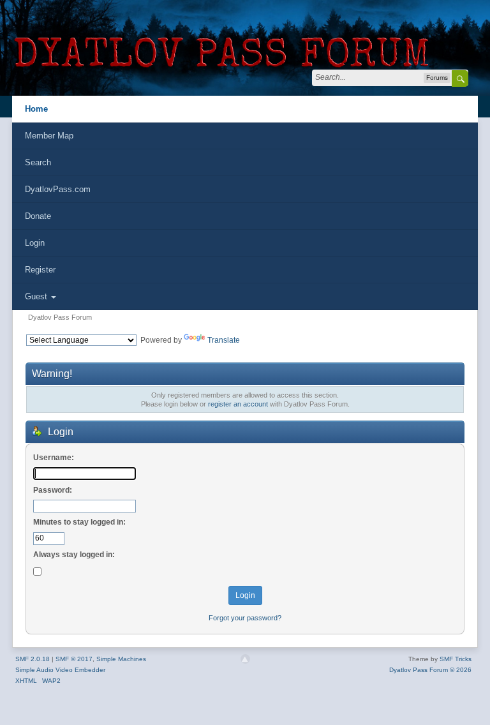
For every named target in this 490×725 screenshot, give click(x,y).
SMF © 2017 (74, 658)
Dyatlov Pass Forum (60, 317)
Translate (223, 340)
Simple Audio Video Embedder (60, 669)
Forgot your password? (245, 618)
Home (36, 109)
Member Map (49, 135)
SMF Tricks (455, 658)
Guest (37, 296)
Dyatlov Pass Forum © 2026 (430, 669)
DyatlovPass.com (58, 189)
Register (40, 269)
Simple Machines (121, 658)
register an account (238, 404)
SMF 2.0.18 (32, 658)
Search (38, 162)
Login (35, 243)
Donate (38, 216)
